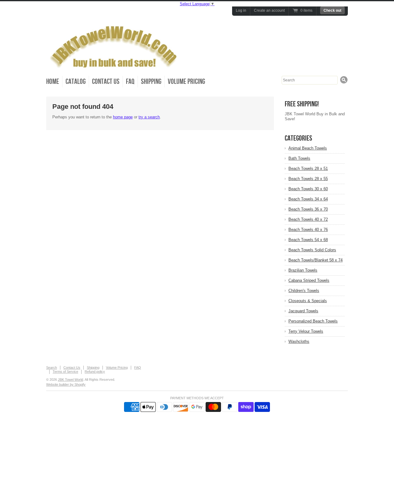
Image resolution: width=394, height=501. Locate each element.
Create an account (269, 10)
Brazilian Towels (302, 270)
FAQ (130, 81)
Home (52, 81)
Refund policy (95, 371)
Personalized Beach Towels (313, 321)
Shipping (151, 81)
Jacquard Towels (303, 311)
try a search (149, 117)
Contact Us (105, 81)
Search (51, 367)
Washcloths (298, 341)
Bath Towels (299, 158)
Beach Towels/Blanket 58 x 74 (315, 260)
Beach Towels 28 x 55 (308, 178)
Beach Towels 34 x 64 (308, 199)
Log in (241, 10)
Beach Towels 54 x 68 (308, 239)
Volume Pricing (186, 81)
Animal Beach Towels (307, 148)
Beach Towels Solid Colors (312, 250)
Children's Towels (303, 290)
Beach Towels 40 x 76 (308, 229)
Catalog (76, 81)
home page (123, 117)
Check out (332, 10)
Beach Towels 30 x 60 (308, 189)
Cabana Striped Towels (308, 280)
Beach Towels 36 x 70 (308, 209)
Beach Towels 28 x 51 (308, 168)
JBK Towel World (70, 379)
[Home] (115, 66)
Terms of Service (65, 371)
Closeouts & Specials (307, 300)
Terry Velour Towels (305, 331)
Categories (298, 138)
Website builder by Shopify (66, 384)
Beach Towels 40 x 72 (308, 219)
